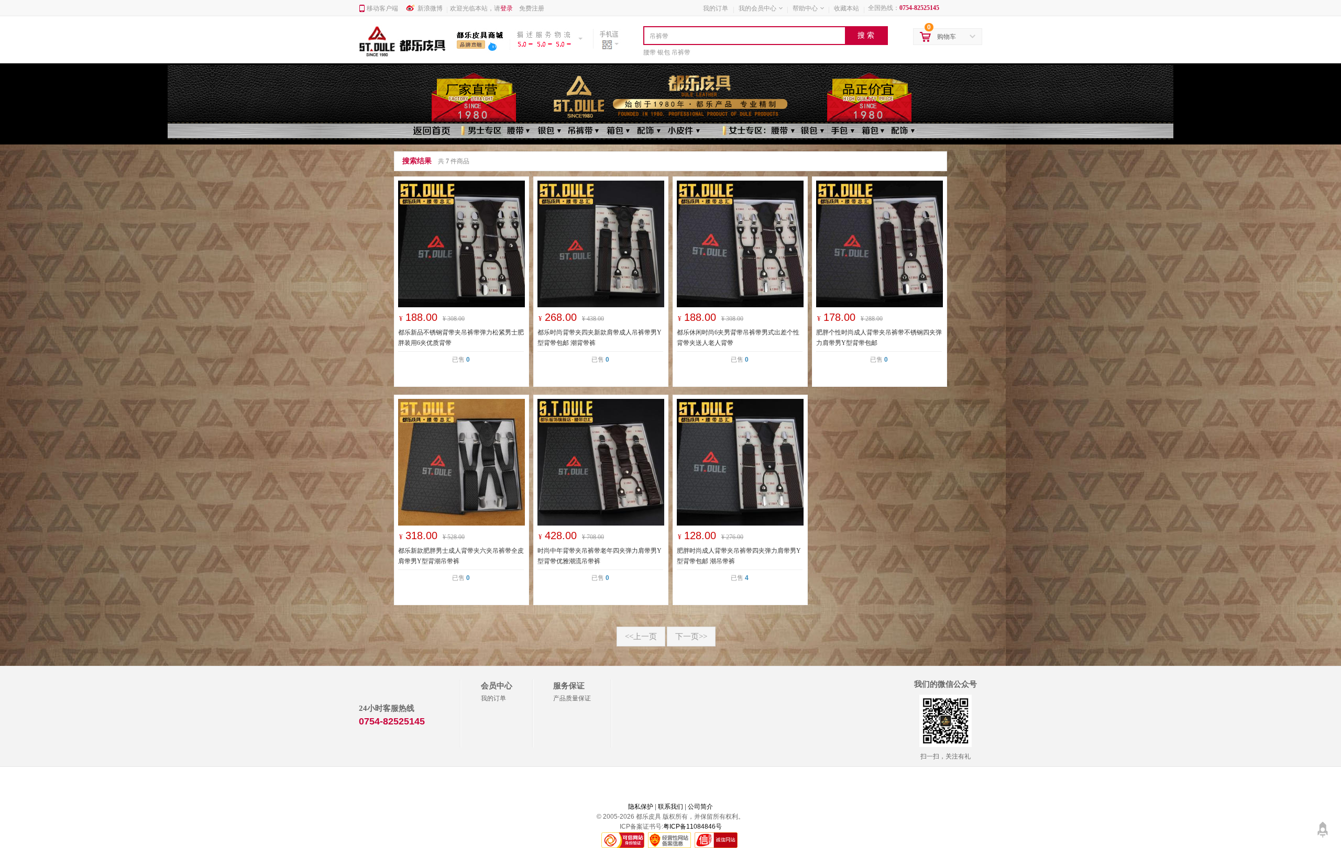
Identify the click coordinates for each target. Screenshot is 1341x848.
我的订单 (715, 8)
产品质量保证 (572, 698)
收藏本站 (846, 8)
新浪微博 (430, 8)
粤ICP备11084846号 (692, 826)
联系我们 (670, 806)
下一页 (691, 636)
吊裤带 (681, 52)
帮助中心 (805, 8)
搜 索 (866, 35)
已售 (461, 359)
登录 (506, 8)
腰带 (649, 52)
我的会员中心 (757, 8)
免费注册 (531, 8)
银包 (663, 52)
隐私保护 (640, 806)
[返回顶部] (1322, 825)
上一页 (641, 636)
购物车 (946, 36)
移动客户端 (382, 8)
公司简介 (700, 806)
